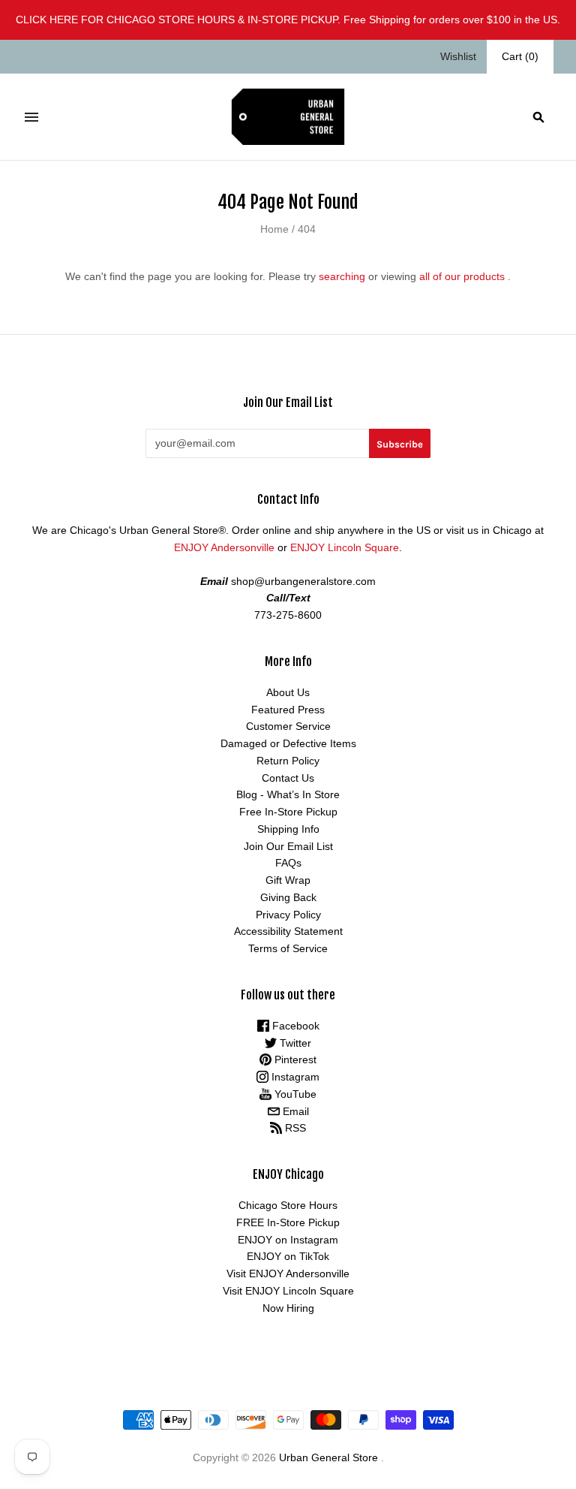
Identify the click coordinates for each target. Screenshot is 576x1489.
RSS (294, 1128)
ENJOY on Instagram (288, 1240)
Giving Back (288, 897)
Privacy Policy (288, 915)
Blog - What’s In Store (288, 794)
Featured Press (288, 710)
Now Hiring (288, 1308)
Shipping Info (288, 829)
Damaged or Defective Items (288, 743)
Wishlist (458, 56)
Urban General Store (328, 1457)
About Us (288, 692)
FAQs (288, 863)
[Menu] (31, 117)
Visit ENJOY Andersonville (288, 1273)
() (520, 56)
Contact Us (288, 778)
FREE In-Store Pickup (288, 1222)
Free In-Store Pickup (288, 812)
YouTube (294, 1094)
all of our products (462, 276)
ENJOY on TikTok (288, 1256)
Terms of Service (288, 948)
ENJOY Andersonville (224, 547)
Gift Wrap (288, 880)
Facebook (294, 1026)
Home (274, 229)
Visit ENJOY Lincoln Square (288, 1291)
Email (294, 1111)
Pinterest (294, 1059)
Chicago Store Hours (288, 1205)
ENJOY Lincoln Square (344, 547)
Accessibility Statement (288, 931)
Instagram (294, 1077)
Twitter (294, 1043)
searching (342, 276)
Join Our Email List (288, 846)
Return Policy (288, 761)
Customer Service (288, 726)
